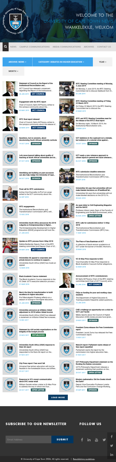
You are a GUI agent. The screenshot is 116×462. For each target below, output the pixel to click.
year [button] (102, 62)
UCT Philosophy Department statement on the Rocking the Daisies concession (94, 363)
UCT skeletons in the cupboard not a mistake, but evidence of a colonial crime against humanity (94, 139)
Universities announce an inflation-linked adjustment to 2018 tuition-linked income (36, 311)
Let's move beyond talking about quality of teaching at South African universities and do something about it (37, 156)
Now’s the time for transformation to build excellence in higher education (36, 293)
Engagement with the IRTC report (32, 102)
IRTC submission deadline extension (90, 172)
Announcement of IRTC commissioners (92, 276)
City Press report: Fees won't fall (32, 363)
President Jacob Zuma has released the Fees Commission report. (94, 334)
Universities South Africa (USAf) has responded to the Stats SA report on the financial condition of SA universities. (35, 351)
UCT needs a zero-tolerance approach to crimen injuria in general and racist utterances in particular (94, 156)
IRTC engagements (27, 207)
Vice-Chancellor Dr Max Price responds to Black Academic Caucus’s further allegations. (94, 263)
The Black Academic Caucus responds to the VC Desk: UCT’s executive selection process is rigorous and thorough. (37, 280)
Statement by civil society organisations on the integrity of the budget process (38, 331)
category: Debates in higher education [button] (61, 62)
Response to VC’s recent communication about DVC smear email (35, 380)
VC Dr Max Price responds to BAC (89, 259)
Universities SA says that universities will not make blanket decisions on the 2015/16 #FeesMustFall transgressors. (94, 194)
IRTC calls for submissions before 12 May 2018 (93, 224)
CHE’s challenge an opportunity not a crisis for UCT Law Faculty (94, 311)
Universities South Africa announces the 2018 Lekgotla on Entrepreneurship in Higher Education (37, 224)
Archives (89, 47)
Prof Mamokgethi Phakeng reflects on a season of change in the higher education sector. (36, 298)
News (13, 47)
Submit (62, 439)
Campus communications (34, 47)
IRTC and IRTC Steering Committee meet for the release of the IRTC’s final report (93, 119)
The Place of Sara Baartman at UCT (90, 241)
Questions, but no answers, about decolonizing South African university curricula (38, 139)
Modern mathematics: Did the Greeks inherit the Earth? (93, 380)
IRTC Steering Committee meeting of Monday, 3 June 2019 (94, 85)
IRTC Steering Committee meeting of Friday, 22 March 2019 (93, 102)
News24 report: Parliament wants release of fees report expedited (93, 346)
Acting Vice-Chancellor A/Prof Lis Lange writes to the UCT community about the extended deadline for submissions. (35, 193)
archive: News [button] (17, 62)
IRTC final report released (29, 119)
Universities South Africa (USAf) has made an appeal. (37, 264)
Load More (58, 397)
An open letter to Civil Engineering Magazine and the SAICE (94, 206)
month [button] (13, 71)
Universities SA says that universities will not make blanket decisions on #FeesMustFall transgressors (94, 189)
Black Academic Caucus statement (33, 276)
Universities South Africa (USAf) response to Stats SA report (37, 346)
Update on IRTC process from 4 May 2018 (36, 241)
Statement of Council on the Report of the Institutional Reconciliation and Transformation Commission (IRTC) (36, 84)
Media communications (67, 47)
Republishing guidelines (84, 459)
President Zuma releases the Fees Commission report (94, 328)
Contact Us (104, 47)
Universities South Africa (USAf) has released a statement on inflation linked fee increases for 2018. (37, 316)
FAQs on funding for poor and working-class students (94, 294)
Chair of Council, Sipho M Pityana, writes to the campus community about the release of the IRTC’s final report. (37, 123)
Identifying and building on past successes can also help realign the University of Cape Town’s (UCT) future (36, 174)
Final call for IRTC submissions (31, 189)
